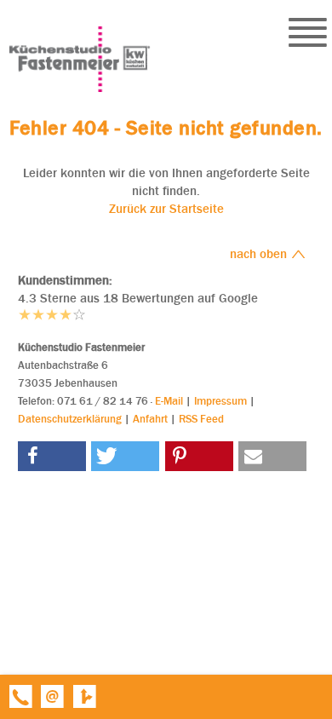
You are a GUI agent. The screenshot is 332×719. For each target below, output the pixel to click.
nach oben (260, 254)
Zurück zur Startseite (166, 209)
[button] (52, 456)
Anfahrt (150, 418)
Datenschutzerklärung (70, 418)
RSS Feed (201, 418)
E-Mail (169, 400)
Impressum (220, 400)
